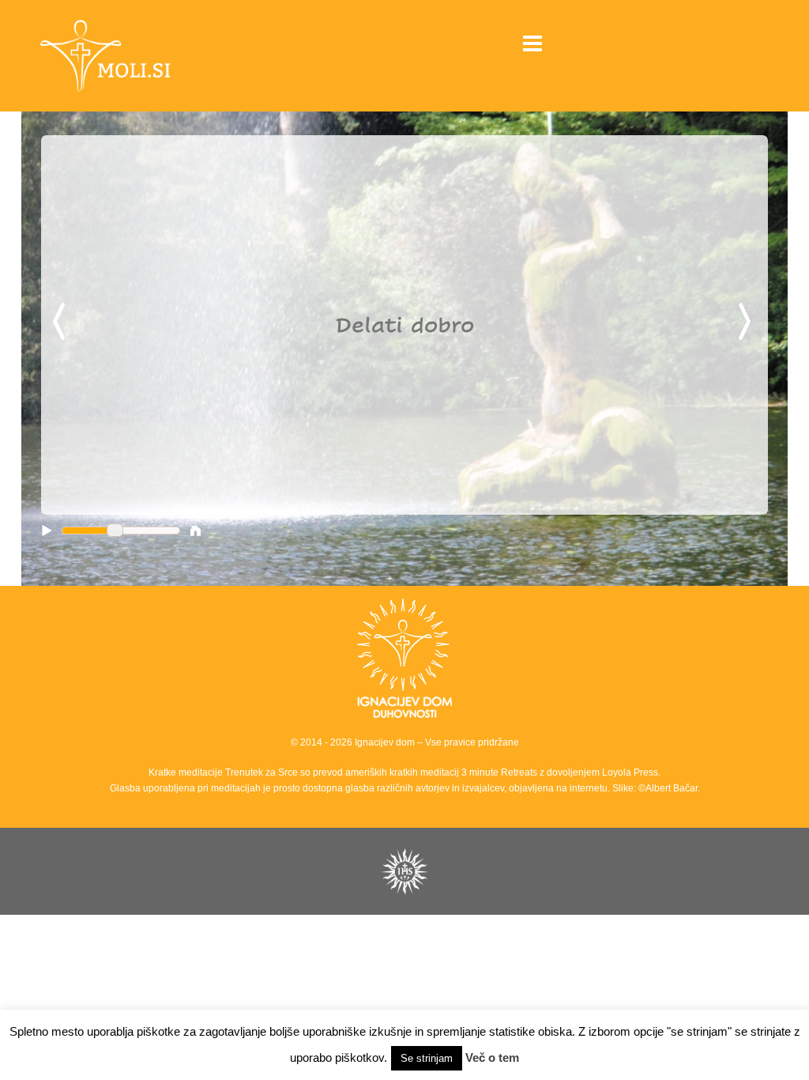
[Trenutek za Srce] (149, 55)
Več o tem (492, 1057)
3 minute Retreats (500, 772)
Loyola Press (630, 772)
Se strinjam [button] (427, 1058)
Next (747, 322)
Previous (61, 322)
